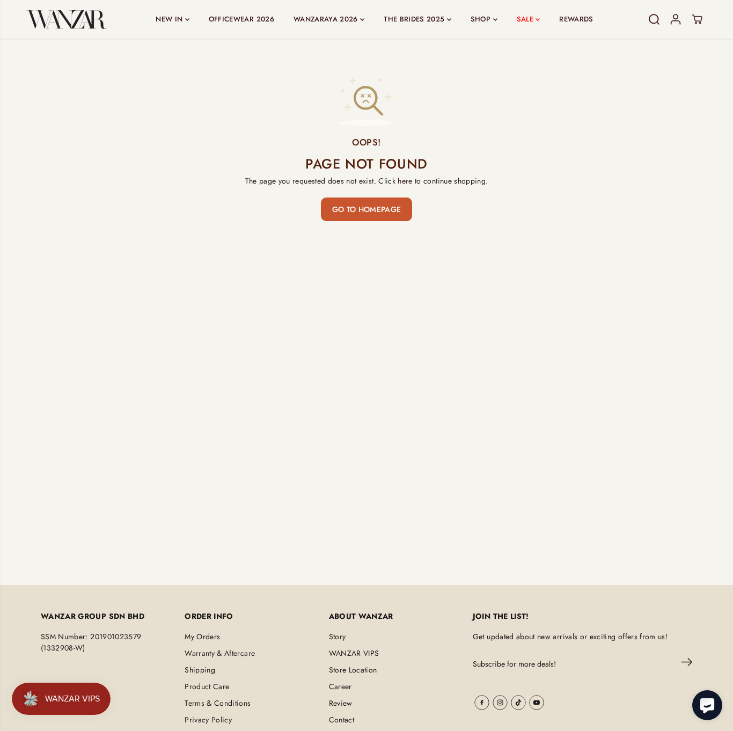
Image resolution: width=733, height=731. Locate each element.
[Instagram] (500, 702)
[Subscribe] (686, 663)
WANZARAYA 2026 (327, 19)
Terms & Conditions (218, 703)
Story (337, 636)
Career (340, 686)
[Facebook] (482, 702)
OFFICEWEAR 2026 (241, 19)
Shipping (200, 669)
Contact (341, 719)
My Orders (202, 636)
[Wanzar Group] (66, 19)
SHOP (482, 19)
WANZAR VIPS (354, 653)
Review (341, 703)
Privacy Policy (208, 719)
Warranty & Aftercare (220, 653)
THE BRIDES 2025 (415, 19)
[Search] (654, 19)
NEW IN (170, 19)
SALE (526, 19)
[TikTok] (518, 702)
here (405, 181)
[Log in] (675, 19)
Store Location (353, 669)
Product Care (207, 686)
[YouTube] (536, 702)
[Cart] (697, 19)
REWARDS (576, 19)
